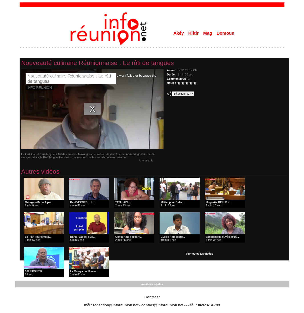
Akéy (179, 33)
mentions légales (152, 284)
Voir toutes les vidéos (199, 253)
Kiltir (194, 33)
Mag (208, 33)
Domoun (225, 33)
